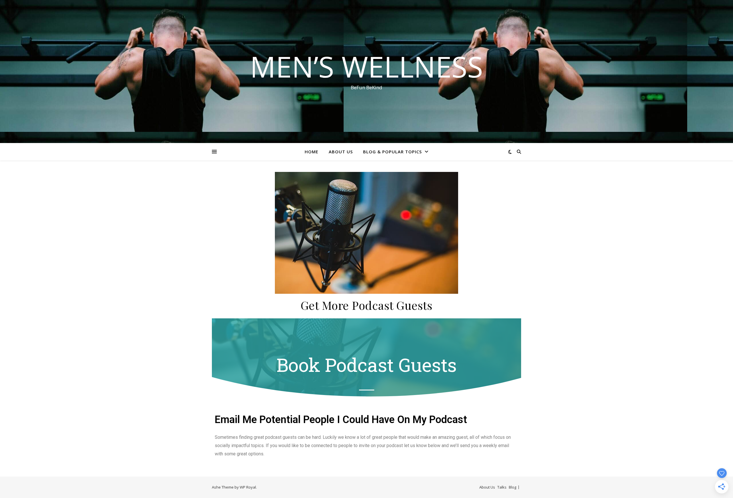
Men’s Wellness (366, 66)
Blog (512, 487)
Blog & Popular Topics (392, 151)
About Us (341, 151)
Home (311, 151)
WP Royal (248, 487)
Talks (502, 487)
